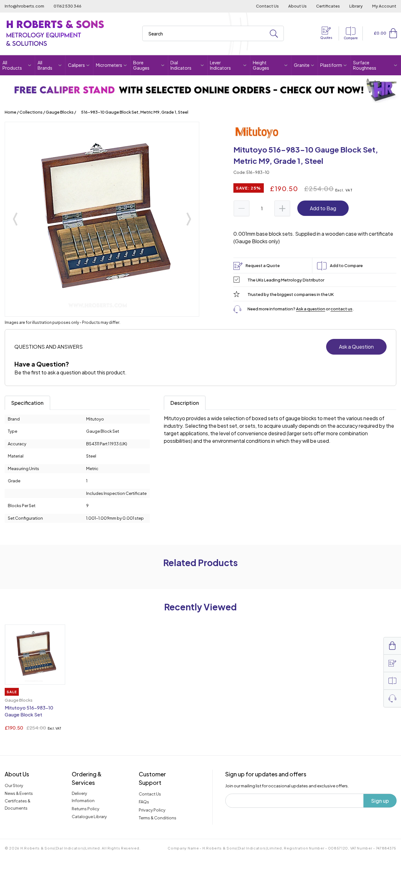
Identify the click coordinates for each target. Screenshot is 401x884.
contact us (341, 308)
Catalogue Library (89, 816)
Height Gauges (261, 65)
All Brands (45, 65)
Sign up (380, 800)
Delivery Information (83, 797)
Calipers (76, 65)
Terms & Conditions (157, 817)
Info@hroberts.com (24, 5)
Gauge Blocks (60, 112)
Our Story (14, 785)
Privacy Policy (152, 809)
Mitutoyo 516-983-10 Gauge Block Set (29, 711)
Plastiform (331, 65)
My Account (384, 5)
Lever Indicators (220, 65)
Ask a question (310, 308)
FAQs (144, 801)
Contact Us (267, 5)
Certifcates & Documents (17, 804)
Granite (302, 65)
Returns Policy (85, 808)
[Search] (274, 33)
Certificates (328, 5)
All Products (12, 65)
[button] (393, 33)
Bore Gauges (141, 65)
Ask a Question (356, 346)
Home (10, 112)
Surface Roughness (364, 65)
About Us (297, 5)
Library (356, 5)
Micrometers (109, 65)
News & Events (19, 793)
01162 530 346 (67, 5)
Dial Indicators (180, 65)
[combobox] (213, 33)
